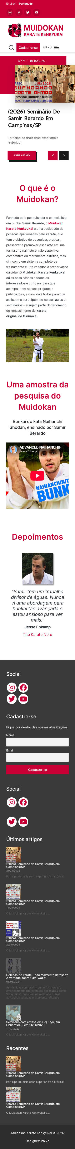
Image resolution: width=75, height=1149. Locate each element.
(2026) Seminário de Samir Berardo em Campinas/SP (33, 865)
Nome (10, 735)
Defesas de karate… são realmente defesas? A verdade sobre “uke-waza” (37, 976)
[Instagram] (12, 688)
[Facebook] (23, 688)
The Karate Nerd (37, 634)
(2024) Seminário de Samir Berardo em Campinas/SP (33, 939)
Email (9, 750)
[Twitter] (12, 699)
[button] (28, 47)
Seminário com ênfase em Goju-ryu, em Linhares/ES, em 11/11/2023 (33, 1023)
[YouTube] (23, 699)
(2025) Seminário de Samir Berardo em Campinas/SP (33, 902)
